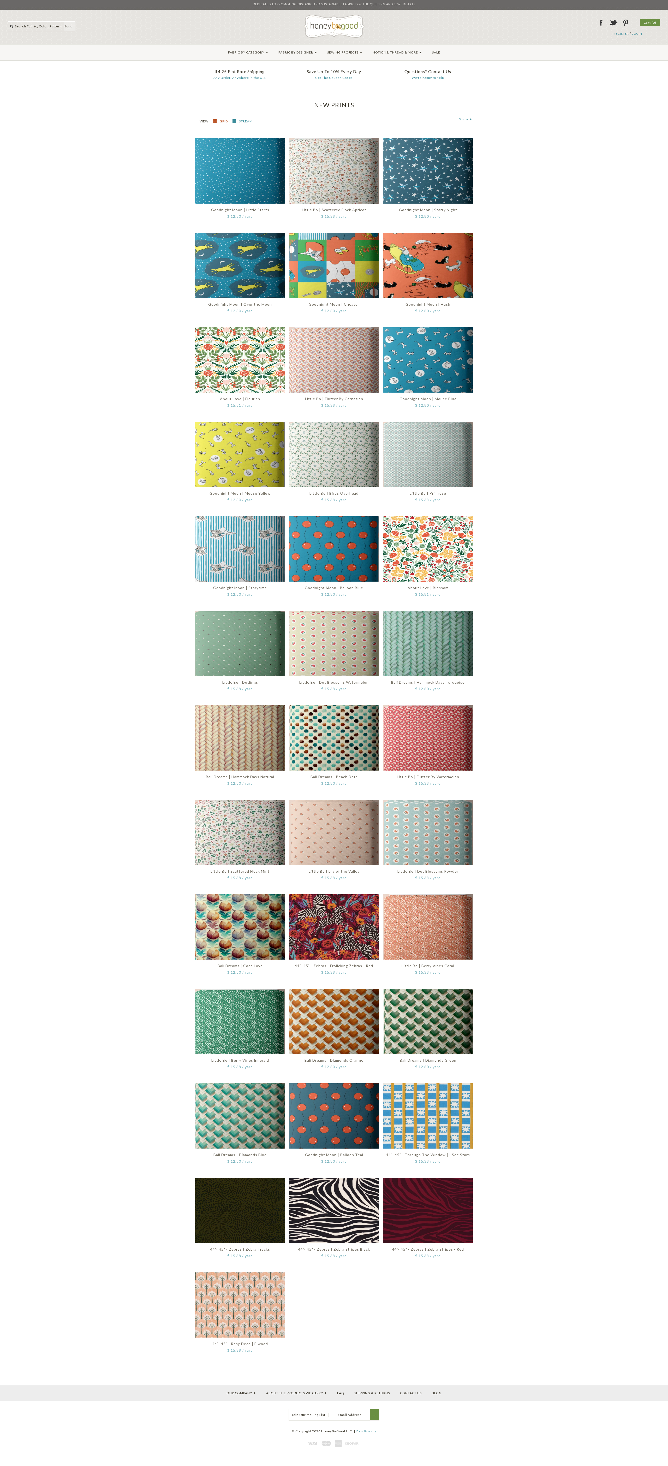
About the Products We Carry (296, 1393)
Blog (437, 1393)
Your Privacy (366, 1431)
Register (621, 33)
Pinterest (625, 22)
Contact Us (411, 1393)
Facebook (601, 22)
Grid (224, 121)
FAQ (340, 1393)
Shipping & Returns (372, 1393)
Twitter (613, 22)
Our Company (241, 1393)
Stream (246, 121)
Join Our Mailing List (308, 1415)
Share (465, 119)
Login (637, 33)
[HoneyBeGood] (334, 16)
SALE (436, 52)
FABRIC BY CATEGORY (248, 52)
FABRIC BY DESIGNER (297, 52)
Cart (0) (650, 23)
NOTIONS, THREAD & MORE (397, 52)
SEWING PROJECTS (344, 52)
